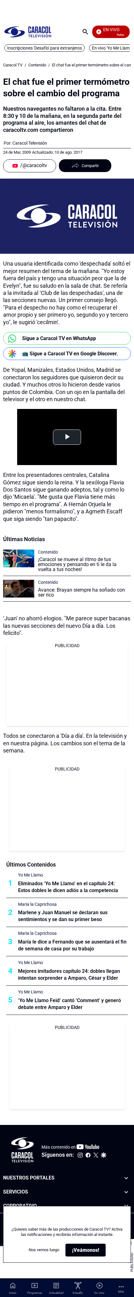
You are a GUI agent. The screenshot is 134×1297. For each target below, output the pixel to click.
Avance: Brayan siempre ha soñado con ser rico (81, 592)
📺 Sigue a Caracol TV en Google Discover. (70, 354)
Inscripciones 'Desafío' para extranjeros (44, 48)
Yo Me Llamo (30, 874)
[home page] (27, 31)
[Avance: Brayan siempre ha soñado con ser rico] (18, 589)
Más (121, 1291)
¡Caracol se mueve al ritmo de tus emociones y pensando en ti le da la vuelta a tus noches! (77, 564)
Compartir (90, 165)
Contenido (37, 65)
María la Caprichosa (37, 904)
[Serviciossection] (126, 1192)
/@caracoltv (33, 165)
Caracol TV (12, 65)
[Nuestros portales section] (126, 1178)
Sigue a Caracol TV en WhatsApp (59, 338)
